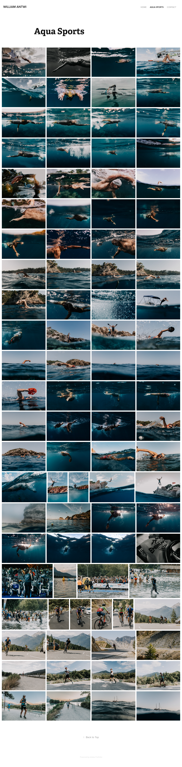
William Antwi (14, 6)
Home (143, 7)
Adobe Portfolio (96, 757)
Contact (171, 7)
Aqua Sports (157, 7)
